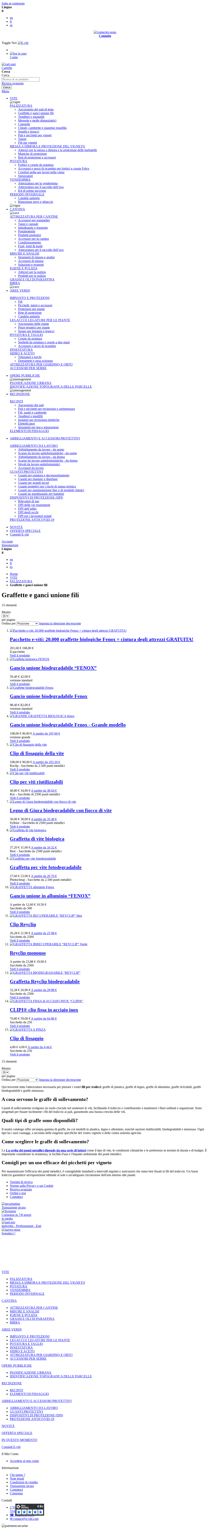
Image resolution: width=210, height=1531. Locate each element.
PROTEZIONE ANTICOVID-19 (32, 519)
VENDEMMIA (20, 179)
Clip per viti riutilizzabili (36, 781)
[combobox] (21, 79)
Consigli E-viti (19, 534)
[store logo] (23, 43)
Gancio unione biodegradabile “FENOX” (53, 668)
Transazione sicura (22, 1486)
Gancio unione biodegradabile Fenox (48, 696)
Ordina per (9, 623)
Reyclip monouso (28, 953)
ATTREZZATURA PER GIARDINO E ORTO (41, 364)
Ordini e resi (18, 1193)
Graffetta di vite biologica (37, 838)
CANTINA (17, 209)
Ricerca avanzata (13, 83)
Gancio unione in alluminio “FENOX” (50, 895)
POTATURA (18, 161)
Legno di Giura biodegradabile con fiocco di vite (61, 810)
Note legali (17, 1478)
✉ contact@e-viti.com (24, 1519)
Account (7, 541)
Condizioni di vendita (24, 1482)
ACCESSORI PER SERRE (28, 368)
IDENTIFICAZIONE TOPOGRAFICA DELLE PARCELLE (51, 386)
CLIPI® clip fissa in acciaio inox (44, 1009)
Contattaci (16, 1197)
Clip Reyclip (23, 924)
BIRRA (15, 283)
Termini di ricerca (21, 1182)
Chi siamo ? (17, 1475)
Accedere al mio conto (24, 1461)
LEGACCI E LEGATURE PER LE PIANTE (40, 320)
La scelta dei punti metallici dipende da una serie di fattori (46, 1150)
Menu (5, 91)
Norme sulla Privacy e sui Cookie (31, 1185)
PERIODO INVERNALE (27, 194)
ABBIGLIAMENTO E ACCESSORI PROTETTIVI (45, 438)
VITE (13, 98)
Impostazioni (10, 545)
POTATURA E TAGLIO (26, 335)
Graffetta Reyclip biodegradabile (45, 981)
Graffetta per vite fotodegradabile (46, 867)
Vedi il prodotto (20, 655)
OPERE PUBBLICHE (25, 375)
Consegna (16, 1493)
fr (11, 21)
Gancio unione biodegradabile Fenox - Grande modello (68, 724)
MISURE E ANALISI (24, 253)
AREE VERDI (20, 290)
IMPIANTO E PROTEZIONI (29, 298)
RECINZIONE (20, 394)
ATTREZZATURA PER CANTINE (34, 216)
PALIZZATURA (21, 105)
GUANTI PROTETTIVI (26, 471)
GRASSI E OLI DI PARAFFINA (32, 279)
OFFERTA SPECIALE (25, 531)
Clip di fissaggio (26, 1038)
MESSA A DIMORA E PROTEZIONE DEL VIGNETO (47, 146)
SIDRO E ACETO (22, 353)
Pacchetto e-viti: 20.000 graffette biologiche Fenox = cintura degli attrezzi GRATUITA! (101, 639)
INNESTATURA (21, 349)
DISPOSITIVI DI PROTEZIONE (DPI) (36, 497)
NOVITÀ (16, 527)
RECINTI (16, 401)
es (11, 25)
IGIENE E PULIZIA (24, 268)
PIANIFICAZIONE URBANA (30, 383)
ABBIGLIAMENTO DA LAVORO (34, 445)
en (11, 18)
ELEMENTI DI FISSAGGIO (29, 431)
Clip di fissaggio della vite (37, 753)
